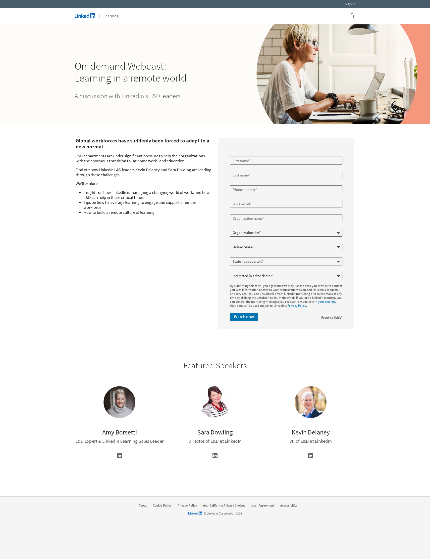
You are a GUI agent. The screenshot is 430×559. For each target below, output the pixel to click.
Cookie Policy (162, 506)
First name (237, 155)
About (143, 506)
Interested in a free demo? (248, 270)
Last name (237, 169)
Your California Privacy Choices (224, 506)
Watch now (244, 316)
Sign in (350, 3)
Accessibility (288, 506)
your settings (326, 302)
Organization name (244, 212)
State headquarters (243, 256)
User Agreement (262, 506)
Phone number (240, 183)
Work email (238, 198)
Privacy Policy (296, 305)
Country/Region (241, 241)
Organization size (242, 227)
